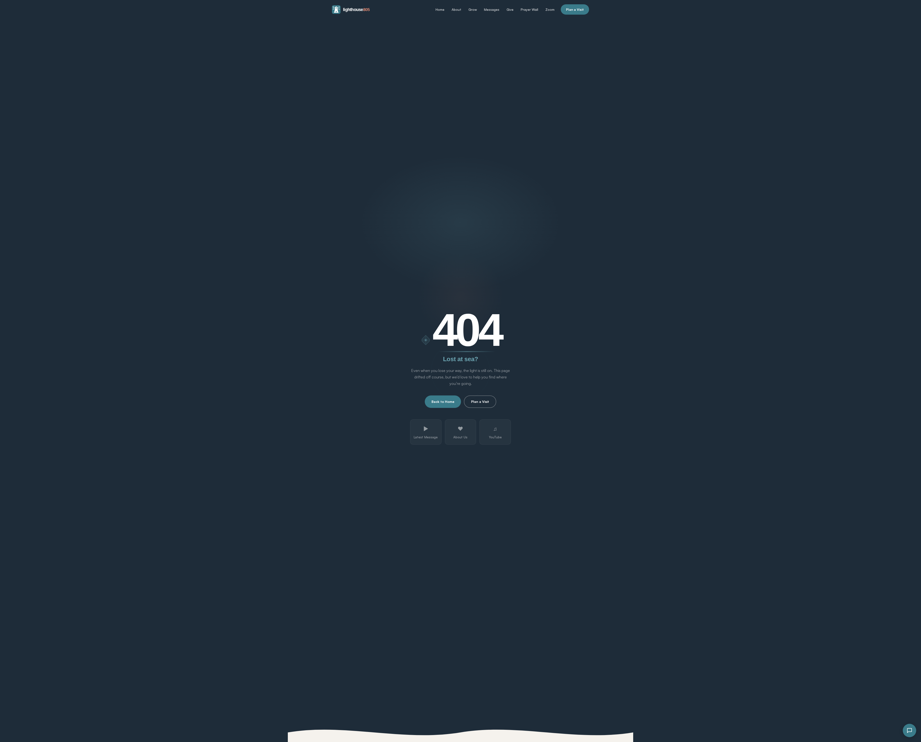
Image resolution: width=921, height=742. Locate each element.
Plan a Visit (575, 9)
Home (440, 9)
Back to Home (442, 402)
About (456, 9)
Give (510, 9)
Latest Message (426, 432)
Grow (472, 9)
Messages (491, 9)
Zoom (550, 9)
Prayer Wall (529, 9)
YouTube (495, 432)
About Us (460, 432)
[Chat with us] (909, 730)
